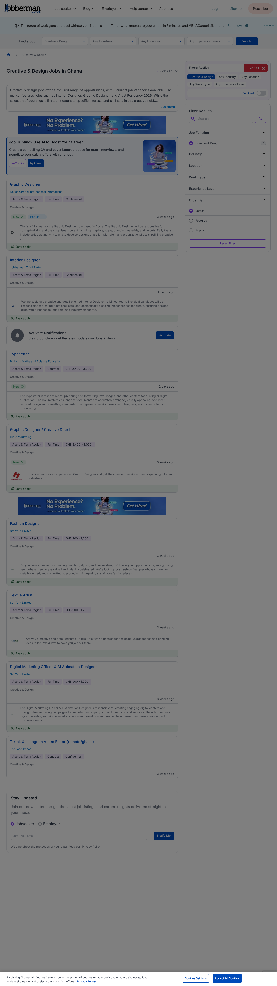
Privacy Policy (86, 981)
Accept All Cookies (227, 978)
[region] (138, 979)
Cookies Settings (196, 978)
